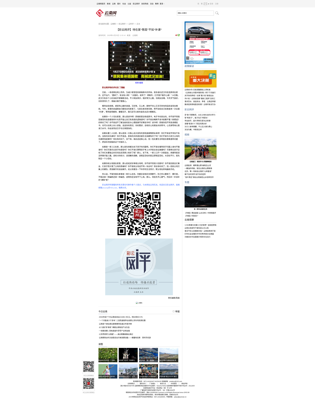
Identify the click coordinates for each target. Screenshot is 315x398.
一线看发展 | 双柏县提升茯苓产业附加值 (114, 331)
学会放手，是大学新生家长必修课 (197, 121)
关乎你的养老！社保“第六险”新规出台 (199, 95)
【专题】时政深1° (191, 216)
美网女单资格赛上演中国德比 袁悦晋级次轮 (112, 376)
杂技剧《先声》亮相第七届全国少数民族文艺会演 (135, 360)
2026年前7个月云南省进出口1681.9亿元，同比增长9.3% (121, 317)
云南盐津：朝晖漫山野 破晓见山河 (198, 165)
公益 (129, 4)
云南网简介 (131, 383)
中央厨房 (174, 383)
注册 (216, 4)
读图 (100, 344)
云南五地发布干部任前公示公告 (197, 228)
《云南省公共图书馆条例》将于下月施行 (200, 93)
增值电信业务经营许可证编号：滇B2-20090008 (141, 392)
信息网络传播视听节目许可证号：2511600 (180, 386)
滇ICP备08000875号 (127, 386)
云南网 (113, 24)
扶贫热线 (144, 4)
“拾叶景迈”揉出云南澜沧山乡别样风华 (199, 177)
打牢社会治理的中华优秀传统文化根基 (199, 234)
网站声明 (184, 383)
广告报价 (152, 383)
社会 (124, 4)
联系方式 (163, 383)
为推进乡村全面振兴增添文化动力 (197, 237)
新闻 (108, 4)
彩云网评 (136, 4)
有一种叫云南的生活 (200, 209)
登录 (211, 4)
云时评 (131, 24)
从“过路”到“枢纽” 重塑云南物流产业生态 (114, 327)
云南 (114, 4)
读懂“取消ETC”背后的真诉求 (196, 124)
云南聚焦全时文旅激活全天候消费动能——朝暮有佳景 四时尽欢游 (125, 338)
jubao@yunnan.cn (180, 397)
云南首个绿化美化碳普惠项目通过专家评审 (115, 324)
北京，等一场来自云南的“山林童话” (198, 171)
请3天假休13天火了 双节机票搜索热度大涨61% (134, 376)
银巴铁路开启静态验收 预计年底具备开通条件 (174, 360)
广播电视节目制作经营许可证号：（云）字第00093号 (157, 390)
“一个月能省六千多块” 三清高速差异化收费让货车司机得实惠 (122, 320)
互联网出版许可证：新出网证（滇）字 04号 (157, 388)
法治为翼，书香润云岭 (193, 129)
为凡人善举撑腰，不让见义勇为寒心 (198, 127)
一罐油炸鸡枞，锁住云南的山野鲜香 (198, 168)
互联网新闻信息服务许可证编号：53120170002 (150, 386)
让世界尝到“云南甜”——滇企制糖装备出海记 (116, 334)
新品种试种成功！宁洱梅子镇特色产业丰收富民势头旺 (116, 360)
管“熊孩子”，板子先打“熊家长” (196, 118)
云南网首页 (101, 4)
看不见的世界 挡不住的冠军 (195, 174)
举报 (177, 311)
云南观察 (189, 220)
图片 (119, 4)
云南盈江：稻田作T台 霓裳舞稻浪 (201, 162)
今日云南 (102, 311)
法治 (151, 4)
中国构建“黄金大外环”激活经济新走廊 (171, 376)
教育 (157, 4)
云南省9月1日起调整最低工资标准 (197, 90)
